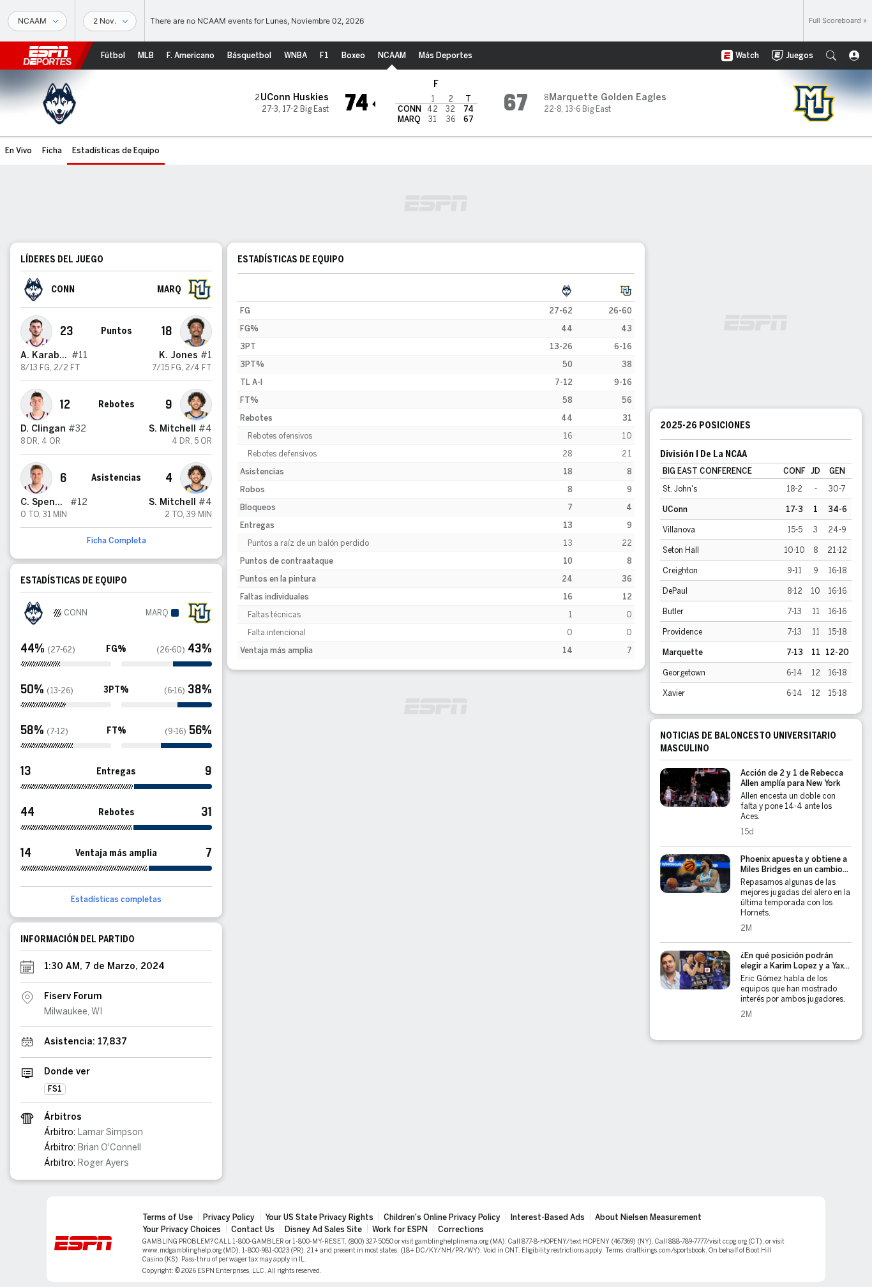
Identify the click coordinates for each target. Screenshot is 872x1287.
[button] (831, 55)
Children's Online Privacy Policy (442, 1217)
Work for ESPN (400, 1229)
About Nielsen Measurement (648, 1217)
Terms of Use (167, 1217)
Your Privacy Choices (181, 1229)
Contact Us (252, 1229)
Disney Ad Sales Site (323, 1229)
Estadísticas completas (116, 899)
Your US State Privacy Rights (319, 1217)
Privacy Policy (229, 1217)
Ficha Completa (116, 540)
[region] (436, 470)
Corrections (461, 1229)
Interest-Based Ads (548, 1217)
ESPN (47, 55)
